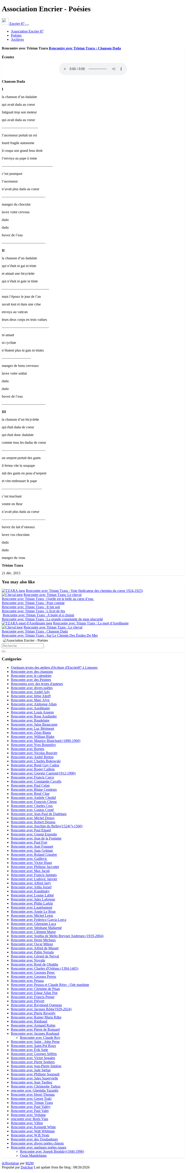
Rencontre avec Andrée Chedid (33, 798)
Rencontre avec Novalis (28, 960)
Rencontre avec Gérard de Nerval (35, 956)
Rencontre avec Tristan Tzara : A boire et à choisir (38, 615)
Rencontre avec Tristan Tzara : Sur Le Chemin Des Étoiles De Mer (50, 635)
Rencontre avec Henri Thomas (33, 1094)
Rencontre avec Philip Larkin (32, 903)
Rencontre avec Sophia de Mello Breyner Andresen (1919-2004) (57, 936)
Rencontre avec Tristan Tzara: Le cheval (52, 595)
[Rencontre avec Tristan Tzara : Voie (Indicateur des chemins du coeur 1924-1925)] (13, 591)
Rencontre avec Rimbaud (29, 1021)
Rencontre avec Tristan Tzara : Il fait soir (31, 607)
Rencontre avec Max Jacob (30, 871)
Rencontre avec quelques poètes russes (38, 1147)
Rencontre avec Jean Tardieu (31, 1082)
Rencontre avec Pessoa (27, 981)
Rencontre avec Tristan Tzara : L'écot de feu (33, 611)
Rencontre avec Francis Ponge (32, 997)
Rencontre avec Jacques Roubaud (35, 1033)
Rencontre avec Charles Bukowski (36, 761)
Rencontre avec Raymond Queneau (36, 1005)
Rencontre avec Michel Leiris (32, 915)
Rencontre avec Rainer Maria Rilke (36, 1017)
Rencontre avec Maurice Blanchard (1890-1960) (45, 741)
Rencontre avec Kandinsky (30, 891)
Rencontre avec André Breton (32, 757)
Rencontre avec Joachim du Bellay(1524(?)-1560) (46, 826)
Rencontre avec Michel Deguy (33, 818)
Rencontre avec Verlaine (28, 1115)
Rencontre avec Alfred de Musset (35, 948)
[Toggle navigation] (27, 25)
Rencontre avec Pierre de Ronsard (35, 1029)
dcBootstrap (10, 1163)
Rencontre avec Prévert (27, 1001)
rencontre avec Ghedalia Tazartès (34, 1090)
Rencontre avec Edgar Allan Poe (34, 993)
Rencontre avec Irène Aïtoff (31, 696)
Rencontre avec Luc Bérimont (32, 728)
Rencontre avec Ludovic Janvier (34, 879)
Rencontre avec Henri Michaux (33, 940)
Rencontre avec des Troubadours (34, 1139)
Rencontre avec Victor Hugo (31, 863)
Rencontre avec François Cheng (34, 802)
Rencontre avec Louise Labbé (32, 895)
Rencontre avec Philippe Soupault (35, 1074)
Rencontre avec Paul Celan (30, 785)
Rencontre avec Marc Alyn (30, 700)
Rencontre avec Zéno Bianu (31, 732)
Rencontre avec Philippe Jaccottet (35, 867)
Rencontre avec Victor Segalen (33, 1058)
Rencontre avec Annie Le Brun (33, 911)
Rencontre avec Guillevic (29, 859)
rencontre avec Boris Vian (29, 1119)
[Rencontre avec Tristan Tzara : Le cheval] (12, 627)
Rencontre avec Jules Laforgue (33, 899)
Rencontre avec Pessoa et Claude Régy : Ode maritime (50, 985)
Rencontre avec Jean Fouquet (32, 846)
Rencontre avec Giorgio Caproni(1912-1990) (43, 773)
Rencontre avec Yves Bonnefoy (33, 745)
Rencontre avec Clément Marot (33, 932)
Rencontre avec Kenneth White (33, 1127)
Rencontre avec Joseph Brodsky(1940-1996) (52, 1151)
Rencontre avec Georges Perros (33, 976)
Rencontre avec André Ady (30, 692)
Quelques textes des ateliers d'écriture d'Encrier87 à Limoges (54, 667)
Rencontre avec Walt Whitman (33, 1131)
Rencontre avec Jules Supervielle (34, 1078)
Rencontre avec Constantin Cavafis (36, 781)
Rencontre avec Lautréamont (31, 907)
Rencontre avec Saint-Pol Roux (33, 1046)
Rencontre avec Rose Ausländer (34, 716)
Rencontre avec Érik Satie (29, 1050)
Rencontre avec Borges (27, 749)
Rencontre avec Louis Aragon (32, 712)
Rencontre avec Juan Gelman (32, 850)
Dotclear (27, 1167)
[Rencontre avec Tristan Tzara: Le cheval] (12, 595)
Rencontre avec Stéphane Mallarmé (36, 928)
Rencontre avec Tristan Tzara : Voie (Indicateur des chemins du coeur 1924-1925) (84, 591)
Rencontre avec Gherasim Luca (33, 924)
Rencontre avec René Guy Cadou (35, 765)
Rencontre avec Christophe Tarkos (35, 1086)
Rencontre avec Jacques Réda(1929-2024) (41, 1009)
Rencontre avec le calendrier (31, 676)
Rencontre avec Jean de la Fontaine (36, 838)
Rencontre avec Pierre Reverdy (33, 1013)
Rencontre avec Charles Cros (32, 806)
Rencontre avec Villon (27, 1123)
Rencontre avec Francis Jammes (34, 875)
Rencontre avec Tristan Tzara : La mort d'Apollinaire (91, 623)
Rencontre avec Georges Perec (33, 972)
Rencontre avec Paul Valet (30, 1111)
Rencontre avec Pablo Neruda (32, 952)
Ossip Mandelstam (33, 1155)
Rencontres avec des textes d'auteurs (37, 684)
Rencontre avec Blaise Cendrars (34, 789)
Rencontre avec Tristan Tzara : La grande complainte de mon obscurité (52, 619)
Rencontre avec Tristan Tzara (32, 1103)
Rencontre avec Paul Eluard (31, 830)
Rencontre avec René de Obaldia (34, 964)
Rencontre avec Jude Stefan (31, 1070)
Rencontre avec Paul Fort (29, 842)
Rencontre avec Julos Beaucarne (34, 724)
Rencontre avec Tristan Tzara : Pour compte (33, 603)
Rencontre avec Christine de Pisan (35, 989)
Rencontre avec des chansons (32, 671)
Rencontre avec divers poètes (32, 688)
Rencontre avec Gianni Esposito (34, 834)
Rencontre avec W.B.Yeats (30, 1135)
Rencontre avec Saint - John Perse (35, 1042)
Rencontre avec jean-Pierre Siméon (36, 1066)
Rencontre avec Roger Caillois (33, 769)
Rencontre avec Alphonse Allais (34, 704)
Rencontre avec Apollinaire (30, 708)
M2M (29, 1163)
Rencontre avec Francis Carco (32, 777)
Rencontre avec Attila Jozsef (31, 887)
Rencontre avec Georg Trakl (31, 1098)
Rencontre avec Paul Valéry (31, 1107)
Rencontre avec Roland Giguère (34, 854)
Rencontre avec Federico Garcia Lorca (38, 920)
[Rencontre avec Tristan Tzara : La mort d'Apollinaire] (27, 623)
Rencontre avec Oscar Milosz (32, 944)
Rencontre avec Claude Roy (40, 1037)
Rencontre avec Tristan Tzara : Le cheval (53, 627)
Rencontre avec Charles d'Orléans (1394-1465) (44, 968)
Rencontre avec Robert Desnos (33, 822)
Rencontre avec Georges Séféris (34, 1054)
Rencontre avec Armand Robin (33, 1025)
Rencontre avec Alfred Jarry (31, 883)
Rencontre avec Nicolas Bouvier (34, 753)
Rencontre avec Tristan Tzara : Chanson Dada (85, 48)
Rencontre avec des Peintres (31, 680)
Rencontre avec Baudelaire (30, 720)
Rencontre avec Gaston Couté (32, 810)
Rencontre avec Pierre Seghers (33, 1062)
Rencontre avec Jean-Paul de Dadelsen (38, 814)
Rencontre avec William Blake (32, 737)
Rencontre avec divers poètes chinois (37, 1143)
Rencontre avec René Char (30, 793)
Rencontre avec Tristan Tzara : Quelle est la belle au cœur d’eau (48, 599)
